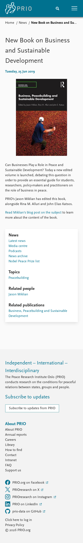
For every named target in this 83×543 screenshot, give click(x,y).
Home (9, 23)
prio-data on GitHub (27, 511)
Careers (10, 440)
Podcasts (15, 251)
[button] (74, 8)
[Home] (18, 8)
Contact (10, 455)
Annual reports (16, 435)
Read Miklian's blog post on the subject (33, 212)
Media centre (18, 246)
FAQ (8, 465)
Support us (13, 470)
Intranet (11, 460)
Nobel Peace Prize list (24, 261)
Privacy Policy (14, 525)
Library (9, 445)
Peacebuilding (19, 278)
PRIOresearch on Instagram (32, 497)
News (23, 23)
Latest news (17, 241)
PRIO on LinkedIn (25, 504)
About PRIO (13, 429)
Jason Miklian (18, 294)
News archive (18, 256)
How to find (13, 450)
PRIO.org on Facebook (28, 482)
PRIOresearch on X (26, 490)
